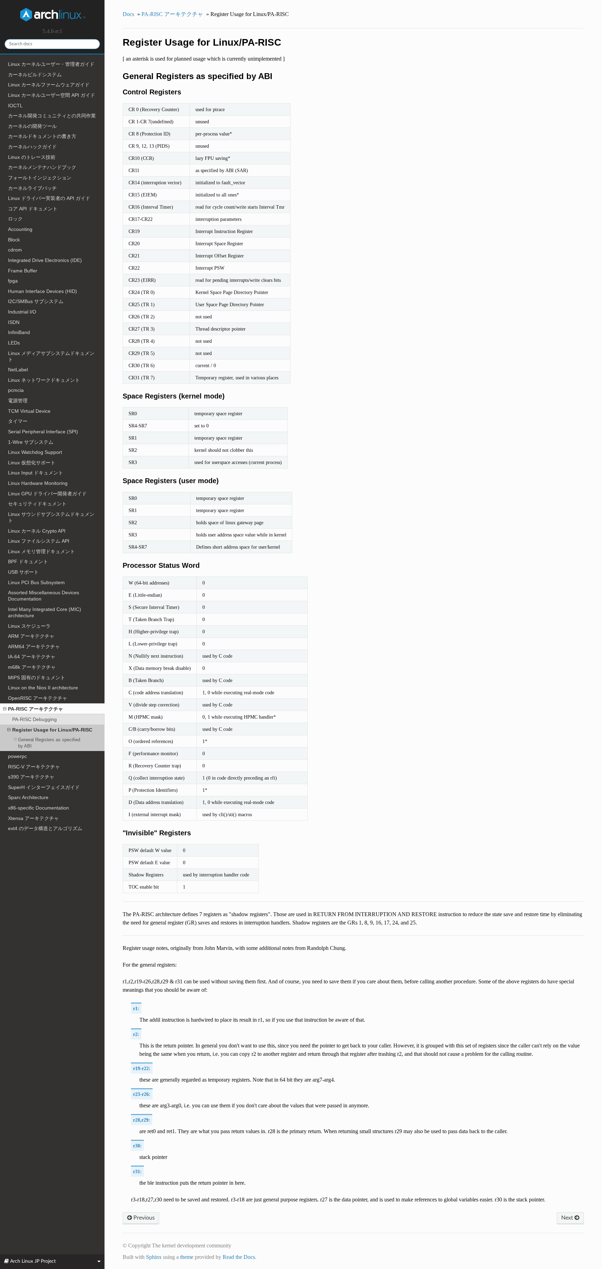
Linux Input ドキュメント (35, 472)
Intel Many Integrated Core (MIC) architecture (44, 612)
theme (186, 1257)
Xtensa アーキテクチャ (33, 818)
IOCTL (15, 105)
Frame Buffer (22, 270)
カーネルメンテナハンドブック (42, 167)
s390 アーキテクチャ (31, 777)
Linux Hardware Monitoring (38, 483)
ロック (15, 219)
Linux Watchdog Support (35, 452)
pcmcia (16, 390)
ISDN (14, 322)
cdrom (15, 250)
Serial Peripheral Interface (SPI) (43, 431)
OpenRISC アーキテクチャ (37, 698)
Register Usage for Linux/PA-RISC (52, 730)
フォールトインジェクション (39, 177)
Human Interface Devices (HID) (42, 291)
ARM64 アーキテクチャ (34, 646)
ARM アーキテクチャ (31, 636)
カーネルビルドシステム (35, 74)
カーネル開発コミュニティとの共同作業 (52, 115)
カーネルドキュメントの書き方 (42, 136)
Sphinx (154, 1257)
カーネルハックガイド (32, 146)
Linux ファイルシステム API (38, 541)
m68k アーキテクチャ (32, 667)
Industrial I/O (22, 312)
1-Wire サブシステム (30, 442)
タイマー (18, 421)
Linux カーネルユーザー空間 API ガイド (51, 95)
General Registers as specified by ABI (49, 743)
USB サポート (23, 572)
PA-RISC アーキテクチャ (35, 709)
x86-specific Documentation (38, 808)
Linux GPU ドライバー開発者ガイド (47, 493)
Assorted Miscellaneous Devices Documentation (43, 596)
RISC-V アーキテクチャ (34, 766)
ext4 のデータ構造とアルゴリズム (45, 828)
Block (14, 239)
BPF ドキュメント (28, 561)
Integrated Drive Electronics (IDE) (45, 260)
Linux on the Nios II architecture (43, 687)
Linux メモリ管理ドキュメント (41, 551)
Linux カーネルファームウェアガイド (49, 84)
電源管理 (18, 400)
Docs (128, 14)
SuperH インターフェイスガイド (44, 787)
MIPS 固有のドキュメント (36, 677)
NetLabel (18, 369)
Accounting (20, 229)
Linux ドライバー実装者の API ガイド (49, 198)
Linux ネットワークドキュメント (44, 380)
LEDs (14, 343)
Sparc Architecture (28, 797)
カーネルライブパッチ (32, 188)
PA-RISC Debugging (34, 719)
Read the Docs (239, 1257)
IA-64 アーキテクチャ (31, 656)
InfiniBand (19, 332)
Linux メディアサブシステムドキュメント (51, 356)
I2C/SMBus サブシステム (35, 301)
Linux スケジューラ (29, 626)
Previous (143, 1218)
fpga (13, 281)
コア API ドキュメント (32, 208)
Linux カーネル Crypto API (36, 531)
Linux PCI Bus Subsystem (36, 582)
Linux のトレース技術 (31, 157)
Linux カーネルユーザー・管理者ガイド (51, 64)
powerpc (17, 756)
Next (567, 1218)
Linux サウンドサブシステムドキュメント (51, 517)
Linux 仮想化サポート (31, 462)
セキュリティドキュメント (37, 503)
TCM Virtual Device (29, 411)
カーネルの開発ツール (32, 126)
